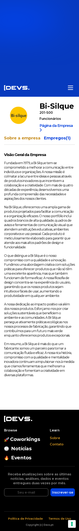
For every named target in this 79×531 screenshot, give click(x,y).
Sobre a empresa (22, 138)
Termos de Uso (59, 518)
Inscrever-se (62, 492)
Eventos (21, 458)
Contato (57, 444)
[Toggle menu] (70, 87)
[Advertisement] (39, 39)
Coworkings (25, 439)
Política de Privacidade (25, 518)
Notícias (21, 448)
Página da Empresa (56, 126)
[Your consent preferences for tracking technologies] (72, 524)
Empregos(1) (57, 138)
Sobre (55, 438)
